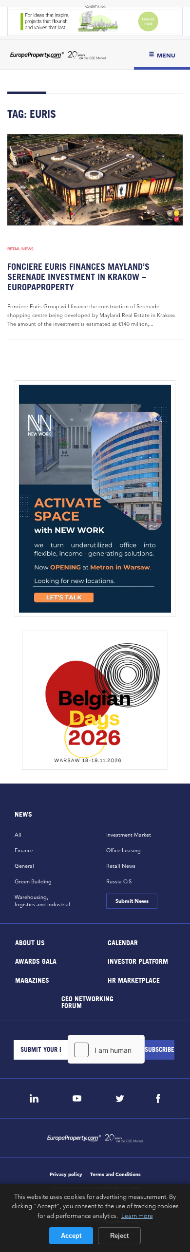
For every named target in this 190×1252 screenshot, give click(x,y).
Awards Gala (36, 961)
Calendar (123, 942)
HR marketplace (134, 979)
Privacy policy (66, 1174)
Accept (71, 1235)
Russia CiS (119, 881)
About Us (30, 942)
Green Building (33, 881)
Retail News (20, 248)
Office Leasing (123, 850)
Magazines (32, 979)
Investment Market (128, 834)
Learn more (137, 1215)
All (18, 834)
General (24, 865)
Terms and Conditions (115, 1174)
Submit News (131, 900)
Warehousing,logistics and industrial (42, 901)
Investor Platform (138, 961)
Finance (24, 850)
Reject (119, 1235)
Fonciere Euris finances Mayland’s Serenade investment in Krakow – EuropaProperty (78, 277)
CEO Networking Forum (87, 1001)
